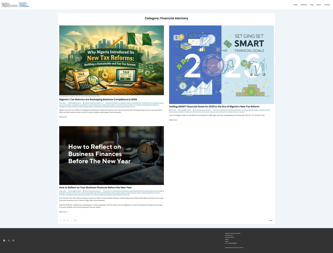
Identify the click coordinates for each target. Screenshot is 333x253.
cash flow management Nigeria (250, 110)
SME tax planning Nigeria (230, 112)
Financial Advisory (95, 103)
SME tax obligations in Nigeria (106, 105)
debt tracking (98, 193)
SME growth (86, 195)
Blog (311, 5)
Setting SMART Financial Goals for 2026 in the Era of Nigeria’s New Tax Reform (214, 106)
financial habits (115, 193)
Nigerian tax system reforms (90, 105)
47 (75, 220)
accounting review (115, 191)
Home (295, 5)
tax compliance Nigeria (97, 195)
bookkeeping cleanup (127, 191)
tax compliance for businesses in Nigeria (145, 105)
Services (304, 5)
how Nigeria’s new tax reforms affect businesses (145, 103)
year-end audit (108, 195)
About (319, 5)
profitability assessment (66, 195)
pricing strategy (155, 193)
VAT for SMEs (241, 112)
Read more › (63, 117)
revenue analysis (78, 195)
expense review (107, 193)
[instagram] (13, 240)
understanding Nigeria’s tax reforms (90, 107)
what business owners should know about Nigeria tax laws (118, 107)
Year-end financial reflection (121, 195)
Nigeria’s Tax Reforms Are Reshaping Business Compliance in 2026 (98, 99)
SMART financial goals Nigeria (214, 112)
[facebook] (4, 240)
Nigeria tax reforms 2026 (74, 105)
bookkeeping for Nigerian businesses (230, 110)
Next (270, 220)
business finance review (152, 191)
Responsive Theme (238, 247)
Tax (102, 103)
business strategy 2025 (73, 193)
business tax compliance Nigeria (122, 103)
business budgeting (139, 191)
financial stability (136, 193)
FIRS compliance (193, 112)
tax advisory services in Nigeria (124, 105)
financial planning (126, 193)
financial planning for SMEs (181, 112)
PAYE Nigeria (202, 112)
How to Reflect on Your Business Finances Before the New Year (95, 187)
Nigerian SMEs (146, 193)
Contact (327, 5)
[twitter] (8, 240)
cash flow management (87, 193)
